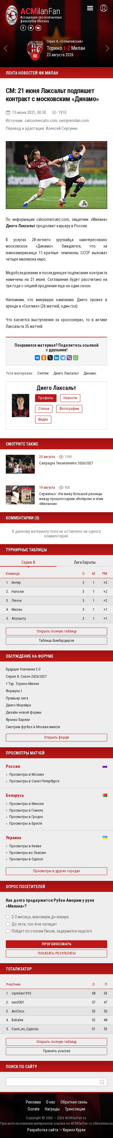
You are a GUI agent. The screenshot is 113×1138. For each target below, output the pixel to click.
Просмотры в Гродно (26, 817)
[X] (50, 357)
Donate (34, 1109)
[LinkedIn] (56, 357)
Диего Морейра (18, 705)
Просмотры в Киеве (25, 846)
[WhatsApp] (75, 357)
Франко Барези (18, 719)
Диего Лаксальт (66, 373)
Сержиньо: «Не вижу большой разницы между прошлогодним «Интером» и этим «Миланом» (71, 499)
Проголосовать (57, 944)
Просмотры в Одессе (26, 859)
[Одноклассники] (43, 357)
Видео (43, 419)
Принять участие (56, 1051)
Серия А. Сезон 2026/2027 (26, 676)
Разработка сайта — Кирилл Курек (56, 1130)
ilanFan (40, 11)
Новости (70, 398)
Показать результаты (57, 953)
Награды (52, 1109)
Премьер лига (17, 698)
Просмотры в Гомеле (26, 810)
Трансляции (75, 1109)
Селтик (43, 373)
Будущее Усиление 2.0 (23, 669)
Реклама (33, 1102)
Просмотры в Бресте (25, 823)
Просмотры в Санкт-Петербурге (34, 781)
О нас (50, 1102)
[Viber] (69, 357)
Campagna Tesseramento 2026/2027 (66, 463)
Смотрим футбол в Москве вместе (33, 727)
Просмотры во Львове (27, 853)
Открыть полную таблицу (56, 631)
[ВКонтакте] (37, 357)
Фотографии (69, 408)
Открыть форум (56, 737)
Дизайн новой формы (23, 712)
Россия (13, 766)
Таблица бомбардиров (56, 640)
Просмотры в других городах (56, 871)
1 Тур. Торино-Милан (22, 683)
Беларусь (15, 795)
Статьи (43, 408)
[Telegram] (62, 357)
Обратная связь (74, 1102)
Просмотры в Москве (26, 774)
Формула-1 (14, 691)
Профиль (45, 398)
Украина (13, 837)
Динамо (89, 373)
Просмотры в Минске (26, 804)
